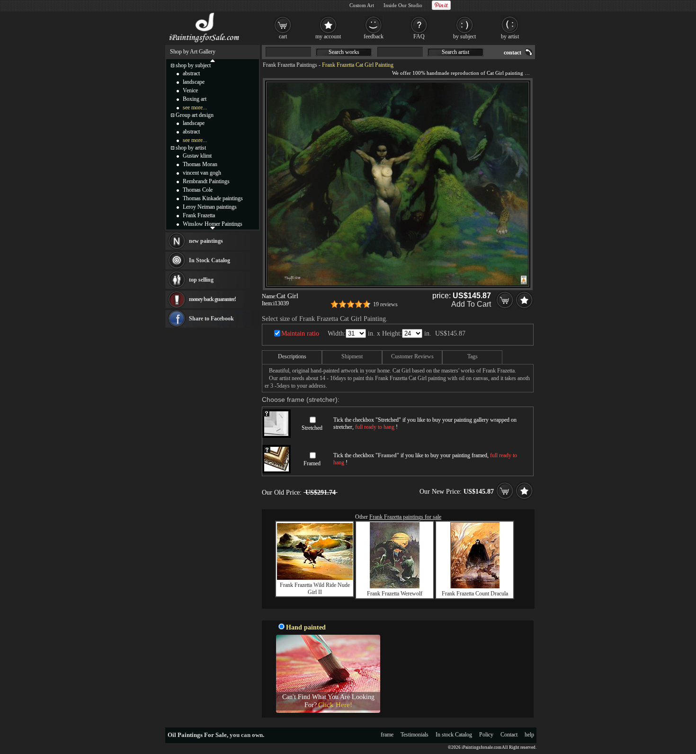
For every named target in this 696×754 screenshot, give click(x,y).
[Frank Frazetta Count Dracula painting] (475, 586)
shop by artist (191, 147)
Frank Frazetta (199, 215)
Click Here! (335, 705)
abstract (191, 73)
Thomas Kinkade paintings (213, 198)
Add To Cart (471, 304)
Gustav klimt (197, 155)
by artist (510, 36)
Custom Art (361, 5)
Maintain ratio (300, 333)
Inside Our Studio (403, 5)
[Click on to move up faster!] (212, 60)
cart (283, 36)
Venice (190, 90)
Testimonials (414, 734)
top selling (201, 279)
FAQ (419, 36)
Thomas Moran (200, 164)
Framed (312, 463)
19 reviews (385, 304)
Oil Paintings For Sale (197, 734)
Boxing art (194, 99)
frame (387, 734)
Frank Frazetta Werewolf (394, 593)
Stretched (312, 428)
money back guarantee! (212, 299)
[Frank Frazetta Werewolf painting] (394, 586)
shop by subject (193, 65)
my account (328, 36)
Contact (509, 734)
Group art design (195, 115)
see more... (195, 107)
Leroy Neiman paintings (210, 207)
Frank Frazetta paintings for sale (405, 517)
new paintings (206, 241)
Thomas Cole (198, 189)
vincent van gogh (202, 172)
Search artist (455, 52)
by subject (464, 36)
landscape (194, 82)
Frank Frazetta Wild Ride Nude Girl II (315, 588)
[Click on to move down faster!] (212, 227)
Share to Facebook (211, 318)
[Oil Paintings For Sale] (204, 42)
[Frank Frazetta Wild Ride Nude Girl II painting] (315, 578)
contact (512, 52)
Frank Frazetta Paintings (290, 65)
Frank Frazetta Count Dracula (475, 593)
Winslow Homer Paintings (212, 224)
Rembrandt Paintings (206, 181)
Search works (344, 52)
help (529, 734)
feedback (374, 36)
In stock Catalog (454, 734)
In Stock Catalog (209, 260)
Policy (486, 734)
